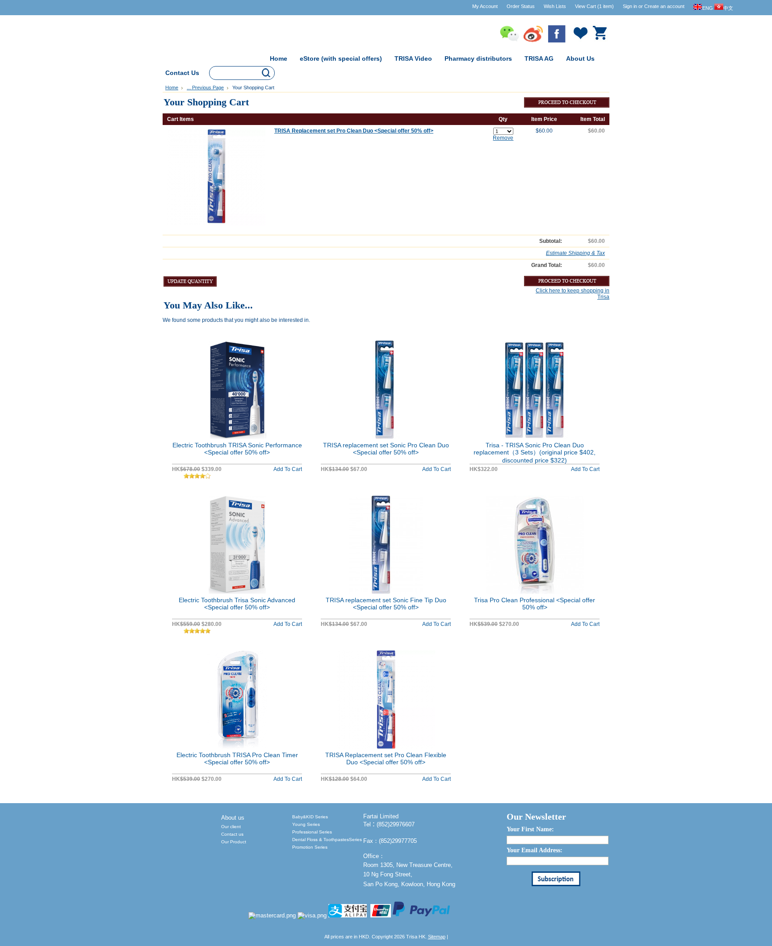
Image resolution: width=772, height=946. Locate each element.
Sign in (630, 6)
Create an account (664, 6)
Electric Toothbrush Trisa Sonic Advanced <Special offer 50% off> (237, 603)
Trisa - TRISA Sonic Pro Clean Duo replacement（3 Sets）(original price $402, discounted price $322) (535, 453)
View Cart (594, 6)
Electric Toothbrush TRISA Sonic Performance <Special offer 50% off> (237, 449)
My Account (485, 6)
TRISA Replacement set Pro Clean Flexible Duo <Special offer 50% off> (385, 758)
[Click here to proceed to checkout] (566, 105)
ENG (707, 8)
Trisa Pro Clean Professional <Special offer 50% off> (534, 603)
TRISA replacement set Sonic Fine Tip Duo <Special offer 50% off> (386, 603)
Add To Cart (287, 469)
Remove (503, 138)
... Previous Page (205, 87)
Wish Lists (555, 6)
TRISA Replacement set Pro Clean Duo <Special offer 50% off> (353, 131)
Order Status (521, 6)
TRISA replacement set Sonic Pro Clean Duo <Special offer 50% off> (386, 449)
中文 (728, 8)
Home (171, 87)
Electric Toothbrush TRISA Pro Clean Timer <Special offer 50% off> (237, 758)
